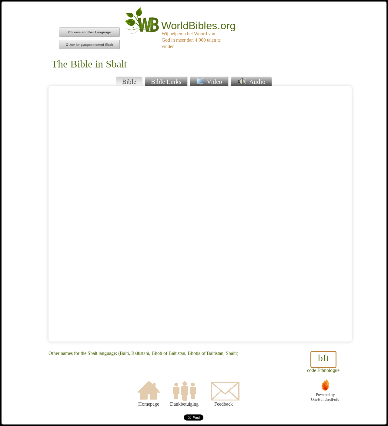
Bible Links (166, 81)
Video (213, 81)
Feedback (223, 404)
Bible (129, 81)
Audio (257, 81)
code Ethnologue (323, 362)
